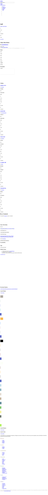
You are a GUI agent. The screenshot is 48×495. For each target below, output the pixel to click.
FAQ (3, 487)
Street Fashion (4, 471)
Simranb (2, 87)
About (1, 481)
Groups (3, 453)
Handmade (3, 468)
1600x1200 (11, 236)
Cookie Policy (4, 488)
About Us (3, 484)
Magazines (3, 470)
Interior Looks (4, 469)
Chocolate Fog (3, 188)
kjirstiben (2, 138)
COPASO (3, 479)
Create (1, 4)
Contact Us (4, 485)
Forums (3, 452)
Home (3, 461)
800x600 (4, 236)
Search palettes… (3, 2)
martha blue (2, 111)
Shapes (3, 442)
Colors (3, 440)
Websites (3, 472)
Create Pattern (4, 26)
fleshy (2, 164)
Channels (3, 8)
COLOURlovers (2, 5)
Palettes (3, 441)
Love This (1, 39)
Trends (3, 9)
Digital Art (3, 459)
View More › (3, 292)
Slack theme (4, 238)
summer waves (3, 85)
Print (3, 462)
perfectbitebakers (5, 44)
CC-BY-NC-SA (2, 254)
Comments (1, 33)
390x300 (1, 236)
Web (3, 463)
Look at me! (2, 136)
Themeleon (4, 477)
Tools (1, 475)
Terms (3, 486)
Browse (3, 6)
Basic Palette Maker (5, 47)
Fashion (3, 460)
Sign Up (1, 1)
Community (4, 7)
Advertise (3, 483)
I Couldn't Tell (3, 162)
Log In (1, 0)
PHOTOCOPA (4, 478)
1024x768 (7, 236)
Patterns (3, 447)
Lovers (3, 454)
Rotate (1, 26)
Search (1, 3)
